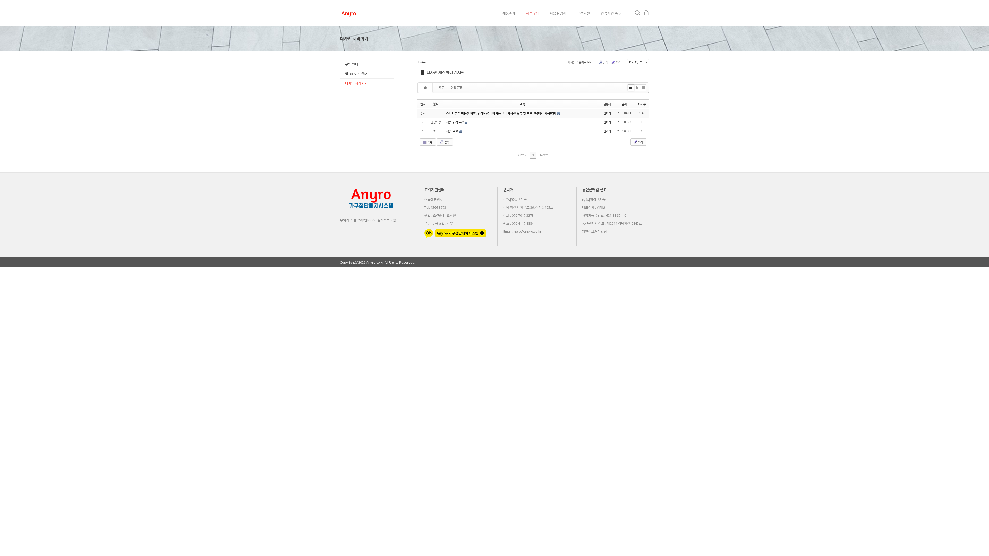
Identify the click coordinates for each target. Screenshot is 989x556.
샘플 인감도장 (455, 122)
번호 (422, 104)
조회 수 (641, 104)
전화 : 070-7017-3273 (518, 215)
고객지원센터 (434, 189)
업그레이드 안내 (356, 73)
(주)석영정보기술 (515, 199)
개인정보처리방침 (594, 231)
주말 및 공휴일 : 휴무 (438, 223)
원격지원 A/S (610, 12)
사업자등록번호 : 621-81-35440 (604, 215)
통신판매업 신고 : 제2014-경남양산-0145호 (612, 223)
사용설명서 (558, 12)
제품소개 (509, 12)
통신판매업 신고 (594, 189)
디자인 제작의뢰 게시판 (446, 72)
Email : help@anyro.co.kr (522, 231)
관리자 (607, 113)
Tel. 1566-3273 (435, 207)
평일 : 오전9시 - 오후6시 (441, 215)
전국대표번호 (433, 199)
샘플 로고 (452, 131)
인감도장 (456, 87)
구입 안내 (351, 64)
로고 (442, 87)
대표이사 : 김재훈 (594, 207)
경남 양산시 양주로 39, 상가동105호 (528, 207)
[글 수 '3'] (426, 88)
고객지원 (583, 12)
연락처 (508, 189)
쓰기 (618, 62)
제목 (522, 104)
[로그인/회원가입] (646, 13)
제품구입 (532, 12)
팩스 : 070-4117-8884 (518, 223)
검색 (605, 62)
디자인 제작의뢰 (356, 83)
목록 (429, 142)
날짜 (624, 104)
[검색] (637, 13)
